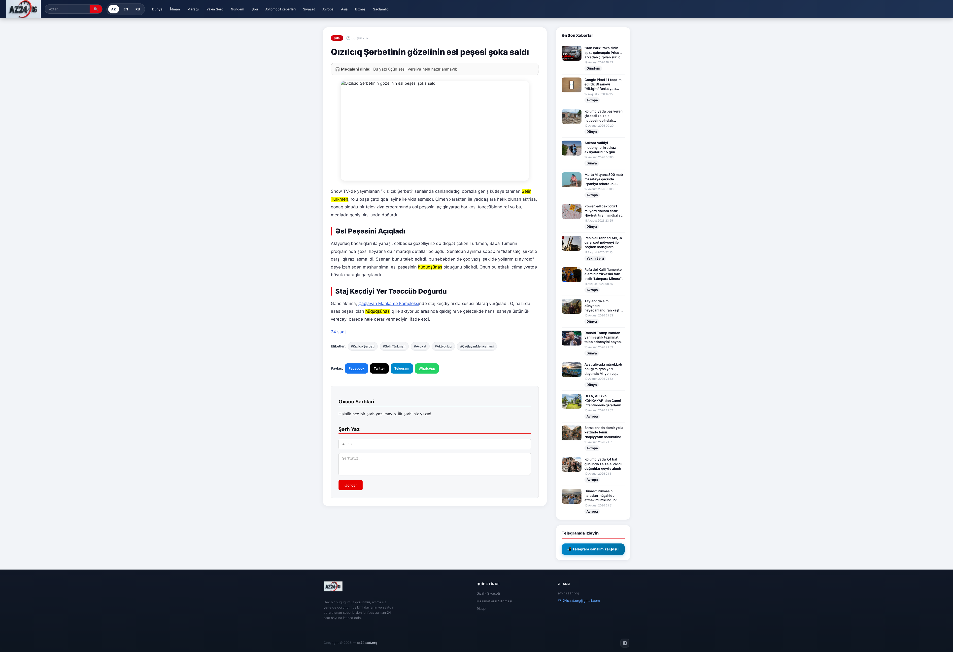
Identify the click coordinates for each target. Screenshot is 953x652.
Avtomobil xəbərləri (280, 9)
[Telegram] (624, 643)
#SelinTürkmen (394, 346)
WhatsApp (427, 368)
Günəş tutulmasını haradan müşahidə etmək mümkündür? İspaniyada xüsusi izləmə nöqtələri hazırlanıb (600, 495)
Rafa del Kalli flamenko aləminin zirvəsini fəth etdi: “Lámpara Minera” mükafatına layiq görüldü (603, 274)
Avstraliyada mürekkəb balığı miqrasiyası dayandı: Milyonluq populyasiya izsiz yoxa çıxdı (603, 369)
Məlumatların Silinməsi (494, 601)
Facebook (356, 368)
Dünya (157, 9)
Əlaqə (481, 609)
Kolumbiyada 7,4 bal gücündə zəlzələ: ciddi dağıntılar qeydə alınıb (603, 463)
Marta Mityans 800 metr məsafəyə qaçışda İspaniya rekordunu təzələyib (603, 179)
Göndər (350, 485)
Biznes (360, 9)
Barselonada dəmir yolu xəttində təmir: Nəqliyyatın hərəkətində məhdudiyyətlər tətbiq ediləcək (603, 432)
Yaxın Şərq (214, 9)
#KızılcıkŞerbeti (362, 346)
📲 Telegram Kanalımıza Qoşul (593, 549)
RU (138, 9)
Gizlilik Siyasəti (488, 593)
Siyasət (309, 9)
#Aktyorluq (443, 346)
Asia (344, 9)
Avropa (328, 9)
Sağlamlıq (380, 9)
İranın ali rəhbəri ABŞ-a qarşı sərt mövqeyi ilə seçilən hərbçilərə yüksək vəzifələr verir (603, 242)
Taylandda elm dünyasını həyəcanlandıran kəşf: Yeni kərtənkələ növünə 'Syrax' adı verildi (603, 305)
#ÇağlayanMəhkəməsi (477, 346)
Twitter (379, 368)
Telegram (401, 368)
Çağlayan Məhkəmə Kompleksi (388, 303)
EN (126, 9)
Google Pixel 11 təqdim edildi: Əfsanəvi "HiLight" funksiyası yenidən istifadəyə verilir (602, 84)
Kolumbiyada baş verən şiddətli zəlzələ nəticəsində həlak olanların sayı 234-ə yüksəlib (603, 116)
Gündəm (237, 9)
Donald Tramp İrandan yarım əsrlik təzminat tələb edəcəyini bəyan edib (602, 337)
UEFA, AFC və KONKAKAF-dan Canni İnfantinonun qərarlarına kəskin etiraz (603, 400)
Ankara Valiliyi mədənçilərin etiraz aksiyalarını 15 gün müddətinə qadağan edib (600, 147)
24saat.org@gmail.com (581, 601)
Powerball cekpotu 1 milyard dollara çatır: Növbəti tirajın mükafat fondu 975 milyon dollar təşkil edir (603, 211)
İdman (175, 9)
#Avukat (420, 346)
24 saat (338, 331)
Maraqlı (193, 9)
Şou (255, 9)
